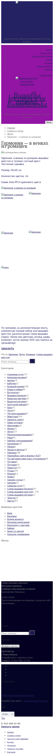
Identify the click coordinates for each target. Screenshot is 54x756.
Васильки (12, 516)
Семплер (11, 482)
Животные (12, 416)
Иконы (10, 428)
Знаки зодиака (14, 422)
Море (10, 437)
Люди (22, 354)
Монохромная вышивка (19, 434)
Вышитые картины (16, 398)
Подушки (12, 464)
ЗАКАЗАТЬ (7, 348)
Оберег (11, 446)
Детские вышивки (16, 413)
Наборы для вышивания (19, 440)
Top (3, 718)
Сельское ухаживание (18, 534)
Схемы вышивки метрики (20, 494)
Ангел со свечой (15, 531)
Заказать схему (15, 419)
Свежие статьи (14, 479)
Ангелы (10, 380)
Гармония (13, 354)
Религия (11, 473)
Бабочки (11, 383)
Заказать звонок (10, 726)
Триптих (11, 497)
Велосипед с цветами (18, 525)
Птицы (10, 470)
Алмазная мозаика (16, 377)
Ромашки (30, 354)
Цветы (10, 500)
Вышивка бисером (16, 395)
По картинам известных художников (26, 458)
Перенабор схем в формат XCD (23, 455)
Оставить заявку (46, 75)
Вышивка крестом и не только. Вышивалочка (27, 24)
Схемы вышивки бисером (20, 488)
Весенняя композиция (18, 522)
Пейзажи (11, 452)
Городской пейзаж (16, 404)
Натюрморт (13, 443)
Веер (9, 513)
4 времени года (15, 374)
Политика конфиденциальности (17, 695)
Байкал (10, 528)
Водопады (12, 392)
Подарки (11, 461)
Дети (10, 410)
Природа (11, 467)
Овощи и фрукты (15, 449)
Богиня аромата (15, 519)
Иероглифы (13, 425)
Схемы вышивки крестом (20, 491)
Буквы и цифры (14, 389)
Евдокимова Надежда (36, 700)
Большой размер (15, 386)
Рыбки (10, 476)
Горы (9, 407)
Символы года (14, 485)
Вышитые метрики (16, 401)
